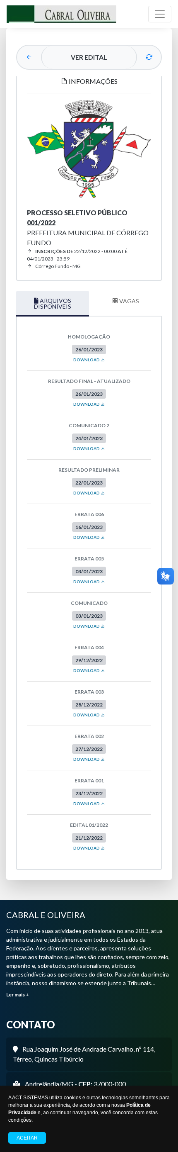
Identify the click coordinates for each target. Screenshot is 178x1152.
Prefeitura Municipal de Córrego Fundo (88, 227)
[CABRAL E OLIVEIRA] (61, 14)
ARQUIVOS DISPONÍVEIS (52, 303)
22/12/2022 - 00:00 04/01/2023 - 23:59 (77, 255)
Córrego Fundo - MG (58, 266)
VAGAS (128, 300)
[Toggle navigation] (159, 14)
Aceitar (27, 1138)
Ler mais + (17, 994)
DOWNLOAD (87, 359)
